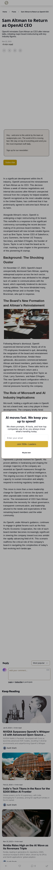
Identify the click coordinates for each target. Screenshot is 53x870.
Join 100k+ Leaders (26, 444)
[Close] (48, 416)
